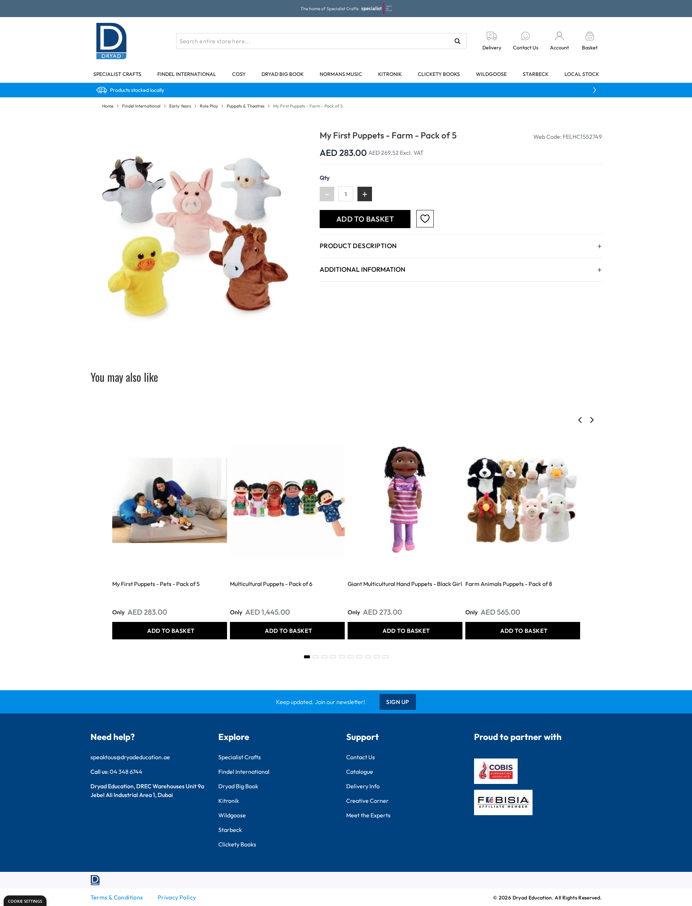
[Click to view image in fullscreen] (197, 236)
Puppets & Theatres (245, 106)
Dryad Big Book (283, 74)
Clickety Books (439, 74)
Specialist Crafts (117, 74)
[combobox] (321, 41)
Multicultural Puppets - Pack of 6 (271, 583)
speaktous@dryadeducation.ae (130, 757)
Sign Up (397, 701)
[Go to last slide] (580, 420)
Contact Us (360, 757)
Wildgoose (491, 74)
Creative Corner (367, 800)
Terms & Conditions (116, 897)
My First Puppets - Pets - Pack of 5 (156, 583)
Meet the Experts (368, 815)
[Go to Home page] (111, 41)
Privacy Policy (177, 897)
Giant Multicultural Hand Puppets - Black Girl (405, 583)
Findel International (186, 74)
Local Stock (581, 74)
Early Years (180, 106)
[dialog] (25, 900)
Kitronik (390, 74)
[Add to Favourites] (425, 218)
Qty (325, 177)
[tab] (307, 656)
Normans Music (341, 74)
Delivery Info (363, 786)
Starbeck (536, 74)
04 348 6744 (126, 771)
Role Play (209, 106)
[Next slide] (591, 420)
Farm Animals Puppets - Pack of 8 (508, 583)
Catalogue (359, 771)
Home (107, 106)
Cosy (239, 74)
